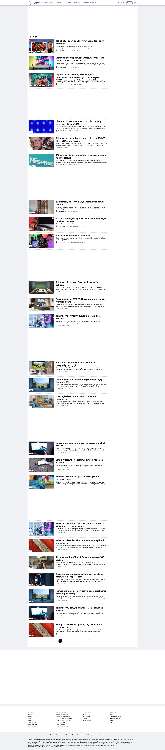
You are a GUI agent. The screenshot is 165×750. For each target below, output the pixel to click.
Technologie (49, 3)
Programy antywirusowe (61, 722)
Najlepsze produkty (87, 720)
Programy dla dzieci (60, 724)
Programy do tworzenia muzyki (63, 716)
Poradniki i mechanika (115, 716)
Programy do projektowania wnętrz (64, 718)
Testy (111, 714)
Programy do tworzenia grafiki (63, 726)
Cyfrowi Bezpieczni (32, 724)
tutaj (61, 746)
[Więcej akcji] (108, 40)
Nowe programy (59, 728)
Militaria (77, 3)
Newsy (84, 714)
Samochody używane (115, 718)
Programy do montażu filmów (63, 720)
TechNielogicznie (32, 726)
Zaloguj (129, 3)
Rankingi (85, 718)
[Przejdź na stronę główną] (30, 4)
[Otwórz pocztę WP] (118, 2)
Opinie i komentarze (89, 3)
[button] (123, 3)
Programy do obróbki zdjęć (62, 714)
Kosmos (59, 3)
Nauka (69, 3)
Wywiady (112, 720)
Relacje (112, 722)
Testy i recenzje (86, 716)
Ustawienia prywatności (108, 735)
